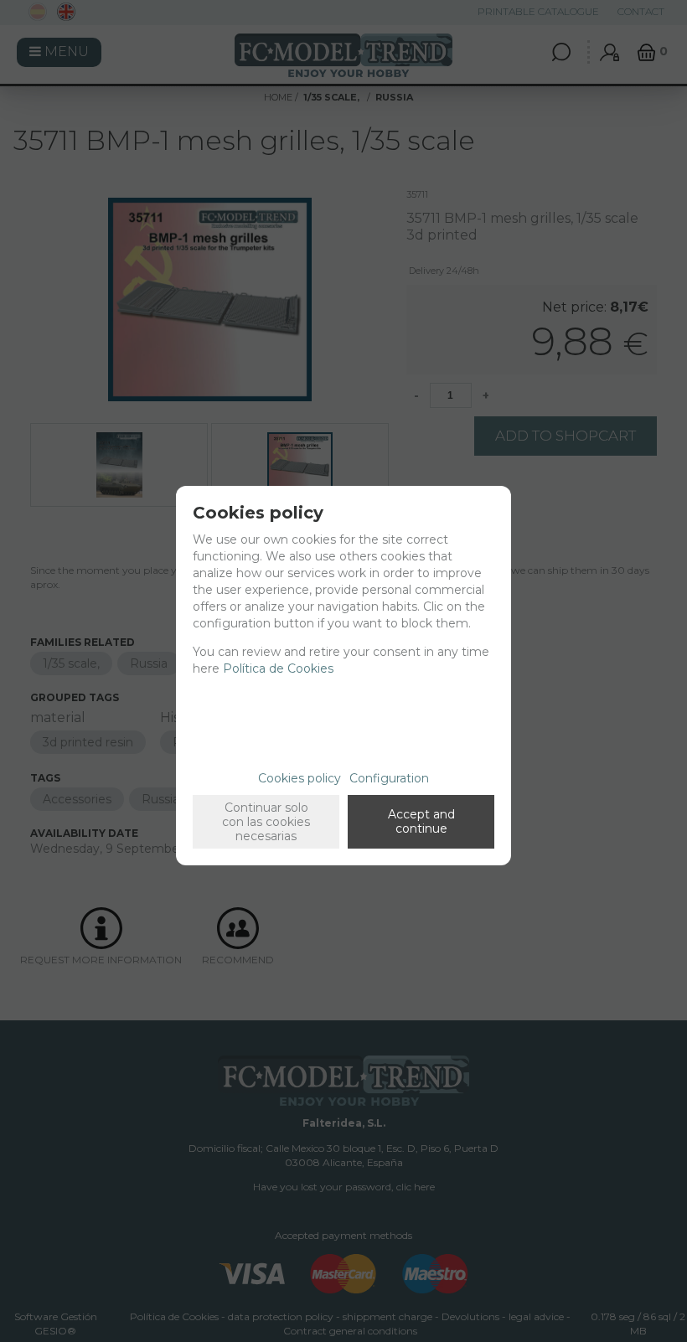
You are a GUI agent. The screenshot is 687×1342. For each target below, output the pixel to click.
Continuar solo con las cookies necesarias (266, 822)
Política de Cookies (278, 668)
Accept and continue (421, 821)
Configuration (389, 778)
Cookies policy (299, 778)
